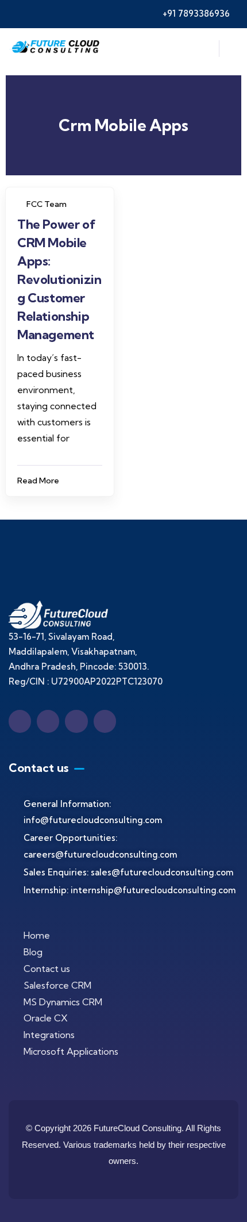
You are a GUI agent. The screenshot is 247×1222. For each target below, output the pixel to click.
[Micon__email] (76, 721)
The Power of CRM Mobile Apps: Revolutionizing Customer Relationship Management (59, 279)
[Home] (56, 49)
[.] (203, 51)
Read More (38, 480)
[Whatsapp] (105, 721)
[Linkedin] (48, 721)
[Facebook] (20, 721)
